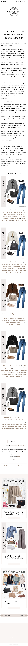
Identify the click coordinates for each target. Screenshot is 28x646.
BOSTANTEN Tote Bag (9, 212)
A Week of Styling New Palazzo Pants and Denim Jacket (14, 558)
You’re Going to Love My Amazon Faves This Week (14, 513)
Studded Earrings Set (19, 221)
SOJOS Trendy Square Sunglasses (12, 424)
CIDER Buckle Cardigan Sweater (13, 210)
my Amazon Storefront (17, 445)
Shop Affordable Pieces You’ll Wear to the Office (14, 603)
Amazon (19, 27)
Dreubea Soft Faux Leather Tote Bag (13, 420)
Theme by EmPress (14, 644)
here (18, 456)
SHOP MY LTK (14, 441)
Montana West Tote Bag (9, 264)
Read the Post (14, 518)
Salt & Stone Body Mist (17, 322)
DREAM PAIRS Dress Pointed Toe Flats (13, 422)
